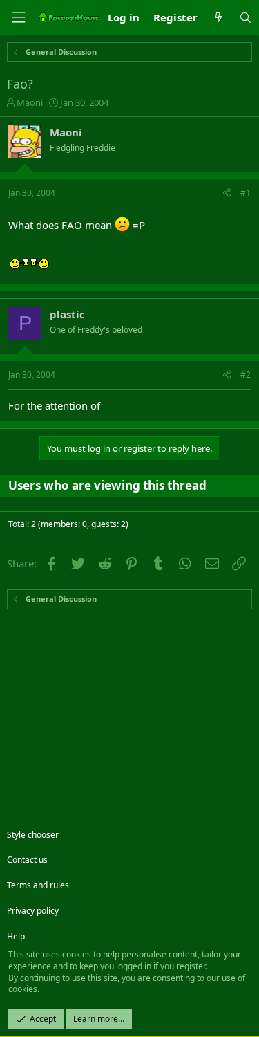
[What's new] (217, 17)
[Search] (245, 17)
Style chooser (33, 835)
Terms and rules (38, 885)
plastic (67, 314)
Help (16, 936)
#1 (245, 193)
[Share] (227, 193)
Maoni (30, 102)
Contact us (27, 859)
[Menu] (18, 17)
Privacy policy (33, 911)
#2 (245, 374)
